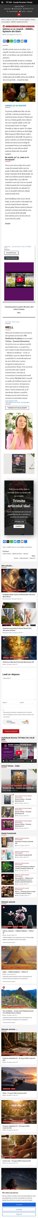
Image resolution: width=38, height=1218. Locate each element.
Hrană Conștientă (25, 838)
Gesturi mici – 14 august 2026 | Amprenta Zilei (17, 1161)
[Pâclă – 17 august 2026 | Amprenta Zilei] (19, 1079)
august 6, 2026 (16, 598)
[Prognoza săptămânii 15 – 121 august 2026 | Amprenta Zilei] (19, 1112)
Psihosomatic (13, 590)
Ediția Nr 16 (17, 888)
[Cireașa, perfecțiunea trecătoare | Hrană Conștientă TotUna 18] (7, 866)
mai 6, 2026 (23, 828)
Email (22, 702)
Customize (19, 1209)
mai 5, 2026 (23, 884)
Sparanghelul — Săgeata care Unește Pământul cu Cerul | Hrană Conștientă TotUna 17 (24, 880)
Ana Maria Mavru (7, 598)
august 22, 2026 (12, 1062)
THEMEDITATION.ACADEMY (17, 408)
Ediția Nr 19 (21, 795)
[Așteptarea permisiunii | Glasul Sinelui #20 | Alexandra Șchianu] (19, 614)
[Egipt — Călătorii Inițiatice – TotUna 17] (19, 958)
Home (3, 19)
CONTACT (19, 526)
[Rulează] (4, 761)
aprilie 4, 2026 (24, 895)
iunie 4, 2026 (23, 815)
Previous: (15, 552)
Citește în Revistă (11, 258)
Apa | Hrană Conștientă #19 (23, 855)
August (26, 1053)
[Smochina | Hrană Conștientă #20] (7, 842)
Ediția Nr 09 (22, 26)
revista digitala (20, 547)
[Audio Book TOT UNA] (19, 14)
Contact (23, 11)
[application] (19, 753)
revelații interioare (11, 547)
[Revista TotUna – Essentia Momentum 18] (7, 812)
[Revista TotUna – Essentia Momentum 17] (7, 824)
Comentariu (7, 678)
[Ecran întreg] (34, 761)
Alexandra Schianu (8, 632)
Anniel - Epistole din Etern (12, 26)
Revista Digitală (24, 19)
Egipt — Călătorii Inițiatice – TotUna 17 (15, 972)
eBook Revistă (18, 8)
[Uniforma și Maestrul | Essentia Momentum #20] (19, 648)
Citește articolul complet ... (9, 942)
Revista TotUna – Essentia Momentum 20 (18, 788)
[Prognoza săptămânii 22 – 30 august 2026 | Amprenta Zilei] (19, 1044)
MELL (5, 34)
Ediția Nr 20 (5, 590)
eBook (4, 785)
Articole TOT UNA (12, 19)
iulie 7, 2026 (23, 803)
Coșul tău (29, 11)
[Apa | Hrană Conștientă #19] (7, 854)
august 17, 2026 (12, 1095)
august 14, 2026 (12, 1163)
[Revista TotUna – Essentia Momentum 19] (7, 799)
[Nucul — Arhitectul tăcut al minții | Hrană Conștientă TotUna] (7, 891)
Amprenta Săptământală (8, 1053)
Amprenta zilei (19, 1053)
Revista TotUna (26, 785)
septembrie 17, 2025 (14, 34)
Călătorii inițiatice (7, 926)
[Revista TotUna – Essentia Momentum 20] (19, 781)
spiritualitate (28, 547)
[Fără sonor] (31, 761)
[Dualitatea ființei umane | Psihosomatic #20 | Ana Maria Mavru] (19, 580)
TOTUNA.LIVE (19, 522)
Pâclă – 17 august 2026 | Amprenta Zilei (15, 1093)
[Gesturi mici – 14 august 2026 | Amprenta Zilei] (19, 1147)
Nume (5, 702)
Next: (24, 557)
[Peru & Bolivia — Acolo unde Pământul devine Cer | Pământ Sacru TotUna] (19, 997)
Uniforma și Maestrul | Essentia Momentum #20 (18, 662)
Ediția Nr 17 (21, 820)
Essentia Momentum (15, 657)
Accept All (19, 1204)
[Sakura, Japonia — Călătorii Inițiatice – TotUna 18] (19, 917)
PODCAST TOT (29, 8)
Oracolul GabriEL (13, 11)
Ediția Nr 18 (21, 808)
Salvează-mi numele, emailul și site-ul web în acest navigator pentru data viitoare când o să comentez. (18, 714)
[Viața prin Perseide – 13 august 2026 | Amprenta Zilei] (19, 1180)
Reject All (19, 1214)
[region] (19, 1204)
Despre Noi (7, 8)
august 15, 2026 (12, 1130)
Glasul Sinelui (13, 623)
